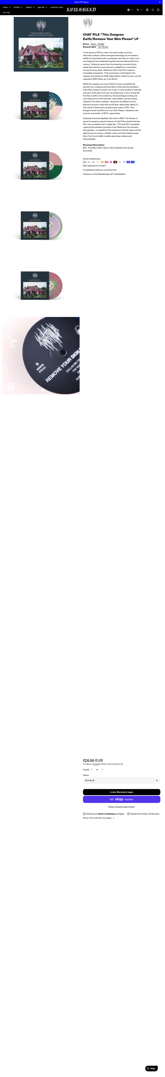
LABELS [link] (29, 7)
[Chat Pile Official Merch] (91, 23)
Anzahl (86, 769)
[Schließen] (160, 2)
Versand (96, 764)
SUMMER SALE (57, 7)
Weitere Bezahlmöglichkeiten (121, 806)
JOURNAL (6, 12)
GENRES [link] (41, 7)
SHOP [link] (5, 7)
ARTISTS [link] (17, 7)
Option (86, 775)
